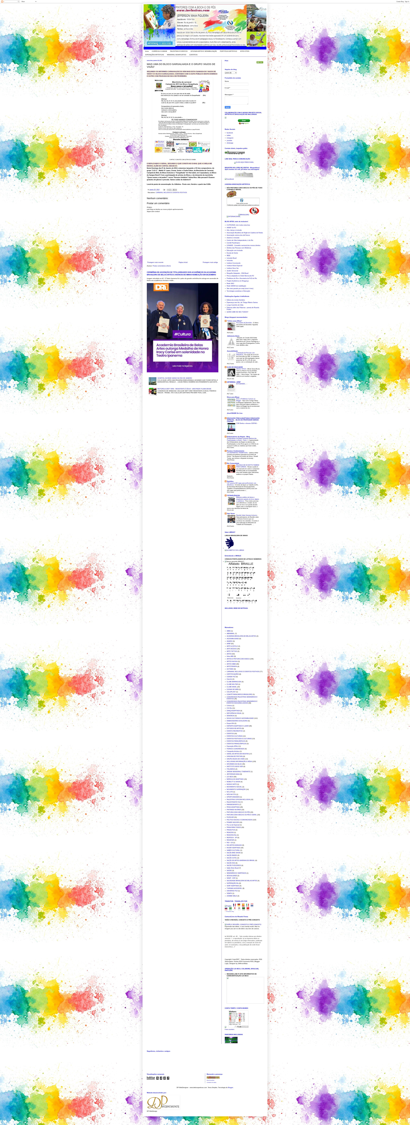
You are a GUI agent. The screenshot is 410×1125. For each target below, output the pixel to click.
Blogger (230, 1087)
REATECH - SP (232, 837)
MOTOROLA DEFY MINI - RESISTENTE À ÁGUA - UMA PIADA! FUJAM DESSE (184, 389)
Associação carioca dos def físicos (238, 235)
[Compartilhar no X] (172, 190)
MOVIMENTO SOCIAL (234, 787)
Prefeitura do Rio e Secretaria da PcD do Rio (242, 278)
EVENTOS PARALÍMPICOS (236, 741)
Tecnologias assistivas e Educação (238, 291)
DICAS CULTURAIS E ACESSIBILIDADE (240, 718)
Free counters (229, 1029)
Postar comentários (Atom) (162, 266)
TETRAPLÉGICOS (233, 495)
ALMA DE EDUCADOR (235, 367)
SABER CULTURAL (233, 850)
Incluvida (230, 260)
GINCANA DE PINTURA (235, 756)
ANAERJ (229, 641)
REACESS (230, 832)
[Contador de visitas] (213, 1078)
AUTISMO (230, 669)
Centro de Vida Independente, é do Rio (240, 240)
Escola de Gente (232, 253)
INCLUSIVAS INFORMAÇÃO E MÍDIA (239, 761)
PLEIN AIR (230, 817)
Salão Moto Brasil (233, 868)
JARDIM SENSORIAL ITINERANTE (238, 771)
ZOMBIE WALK (232, 896)
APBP (229, 643)
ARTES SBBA (231, 664)
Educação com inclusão (235, 250)
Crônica (229, 705)
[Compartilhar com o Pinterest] (176, 190)
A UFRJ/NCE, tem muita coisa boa (238, 225)
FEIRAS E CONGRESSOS (235, 749)
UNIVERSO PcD (232, 891)
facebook (230, 133)
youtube (229, 140)
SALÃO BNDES (232, 855)
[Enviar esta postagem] (164, 189)
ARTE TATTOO (232, 651)
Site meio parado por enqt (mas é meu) (240, 288)
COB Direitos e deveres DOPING (246, 423)
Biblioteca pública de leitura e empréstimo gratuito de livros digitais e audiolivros (247, 499)
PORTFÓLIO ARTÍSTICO (228, 51)
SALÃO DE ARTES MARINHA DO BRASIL (241, 860)
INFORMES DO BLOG (234, 764)
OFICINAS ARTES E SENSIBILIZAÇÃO (204, 51)
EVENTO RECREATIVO (235, 731)
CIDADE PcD (231, 676)
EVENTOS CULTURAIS (234, 736)
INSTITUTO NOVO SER (235, 766)
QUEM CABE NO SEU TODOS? (237, 312)
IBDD (228, 255)
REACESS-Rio (231, 835)
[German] (240, 906)
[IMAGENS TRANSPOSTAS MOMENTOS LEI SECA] (245, 1003)
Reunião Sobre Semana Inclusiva (246, 515)
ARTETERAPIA (232, 666)
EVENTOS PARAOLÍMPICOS (236, 743)
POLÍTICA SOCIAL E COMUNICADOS (239, 820)
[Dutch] (253, 906)
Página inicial (183, 262)
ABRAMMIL (230, 633)
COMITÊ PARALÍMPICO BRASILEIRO (239, 694)
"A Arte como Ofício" (234, 321)
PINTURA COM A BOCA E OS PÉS (238, 812)
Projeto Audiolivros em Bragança (238, 281)
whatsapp (230, 143)
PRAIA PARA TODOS (234, 827)
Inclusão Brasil (231, 258)
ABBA (229, 631)
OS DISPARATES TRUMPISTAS (237, 452)
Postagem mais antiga (210, 262)
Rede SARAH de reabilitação (236, 286)
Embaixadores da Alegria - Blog (238, 436)
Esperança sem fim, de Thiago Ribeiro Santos (242, 302)
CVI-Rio (229, 708)
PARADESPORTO (233, 804)
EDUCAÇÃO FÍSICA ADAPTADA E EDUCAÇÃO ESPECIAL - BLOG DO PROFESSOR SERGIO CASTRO (243, 419)
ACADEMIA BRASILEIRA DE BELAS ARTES (241, 636)
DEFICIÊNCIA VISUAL (234, 713)
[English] (229, 906)
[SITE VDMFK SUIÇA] (254, 214)
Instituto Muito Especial (234, 265)
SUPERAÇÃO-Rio (233, 883)
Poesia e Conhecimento (235, 451)
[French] (235, 906)
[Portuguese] (231, 909)
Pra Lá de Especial (233, 825)
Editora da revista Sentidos (236, 300)
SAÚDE (229, 870)
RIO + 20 (230, 842)
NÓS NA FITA (231, 794)
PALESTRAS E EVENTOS (178, 51)
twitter (229, 135)
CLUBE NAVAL (232, 687)
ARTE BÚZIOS (232, 649)
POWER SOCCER (233, 822)
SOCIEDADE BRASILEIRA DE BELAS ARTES (242, 880)
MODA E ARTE (232, 784)
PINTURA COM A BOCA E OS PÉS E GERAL (242, 815)
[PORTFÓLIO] (243, 206)
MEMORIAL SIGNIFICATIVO (176, 55)
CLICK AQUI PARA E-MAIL (245, 162)
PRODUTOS (231, 830)
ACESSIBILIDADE (233, 638)
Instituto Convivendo (233, 263)
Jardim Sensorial (232, 271)
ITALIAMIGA (231, 769)
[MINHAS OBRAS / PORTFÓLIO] (231, 197)
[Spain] (244, 906)
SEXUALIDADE (232, 875)
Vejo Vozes (231, 513)
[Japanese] (235, 909)
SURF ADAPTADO (233, 886)
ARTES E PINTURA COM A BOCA (238, 659)
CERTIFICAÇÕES (233, 674)
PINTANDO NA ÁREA (234, 809)
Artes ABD (230, 656)
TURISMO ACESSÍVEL (234, 888)
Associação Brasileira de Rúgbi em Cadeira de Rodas (245, 233)
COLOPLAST (231, 692)
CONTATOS (193, 55)
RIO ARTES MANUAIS (234, 845)
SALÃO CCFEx (232, 858)
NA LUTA (230, 792)
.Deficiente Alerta (233, 336)
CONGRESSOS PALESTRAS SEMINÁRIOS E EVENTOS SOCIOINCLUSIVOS (242, 702)
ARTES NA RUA (232, 661)
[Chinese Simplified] (249, 909)
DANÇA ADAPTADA (233, 711)
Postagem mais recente (155, 262)
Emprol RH (230, 723)
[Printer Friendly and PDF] (260, 63)
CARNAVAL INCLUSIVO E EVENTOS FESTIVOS (171, 192)
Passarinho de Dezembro (244, 323)
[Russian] (227, 909)
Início (147, 51)
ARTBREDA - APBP (234, 382)
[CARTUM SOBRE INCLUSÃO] (243, 924)
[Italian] (248, 906)
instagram (230, 138)
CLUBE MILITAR (232, 684)
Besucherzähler (210, 1080)
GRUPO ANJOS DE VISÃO (236, 759)
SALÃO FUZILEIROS (234, 865)
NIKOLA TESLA (241, 369)
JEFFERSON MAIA (233, 774)
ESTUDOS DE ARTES (234, 728)
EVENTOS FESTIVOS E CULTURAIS (239, 738)
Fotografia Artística (233, 751)
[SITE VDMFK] (233, 216)
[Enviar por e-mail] (168, 190)
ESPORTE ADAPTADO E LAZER (238, 726)
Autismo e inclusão (233, 238)
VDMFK (229, 893)
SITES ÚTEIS (244, 51)
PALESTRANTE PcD (233, 802)
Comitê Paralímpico (233, 243)
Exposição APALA (233, 746)
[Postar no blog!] (170, 190)
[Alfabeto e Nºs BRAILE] (241, 602)
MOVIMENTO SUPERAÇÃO (236, 789)
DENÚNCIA (230, 716)
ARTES (229, 654)
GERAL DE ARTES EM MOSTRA (238, 754)
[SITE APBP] (243, 214)
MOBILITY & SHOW (233, 782)
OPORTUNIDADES (233, 797)
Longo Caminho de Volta (235, 305)
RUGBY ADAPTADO (233, 848)
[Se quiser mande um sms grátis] (235, 154)
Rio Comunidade (233, 463)
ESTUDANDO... (241, 384)
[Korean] (240, 909)
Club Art (229, 679)
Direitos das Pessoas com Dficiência (239, 248)
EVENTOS (230, 733)
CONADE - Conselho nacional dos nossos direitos (243, 245)
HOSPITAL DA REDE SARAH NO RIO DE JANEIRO (174, 378)
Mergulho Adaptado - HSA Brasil (237, 273)
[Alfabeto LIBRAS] (234, 550)
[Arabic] (244, 909)
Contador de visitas (211, 1082)
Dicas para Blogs (233, 397)
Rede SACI (230, 283)
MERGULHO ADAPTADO (235, 779)
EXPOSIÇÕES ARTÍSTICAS (154, 55)
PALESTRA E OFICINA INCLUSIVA (238, 799)
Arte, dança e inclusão (234, 230)
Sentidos (230, 481)
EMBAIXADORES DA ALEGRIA (237, 721)
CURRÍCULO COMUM (159, 51)
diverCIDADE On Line (234, 413)
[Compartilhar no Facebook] (174, 190)
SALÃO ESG (231, 863)
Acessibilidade (232, 351)
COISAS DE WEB (232, 689)
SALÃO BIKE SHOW (233, 853)
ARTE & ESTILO (232, 646)
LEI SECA (230, 777)
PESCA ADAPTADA (233, 807)
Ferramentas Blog (230, 911)
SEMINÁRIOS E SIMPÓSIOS (236, 873)
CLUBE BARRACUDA (234, 682)
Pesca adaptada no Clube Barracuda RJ (240, 276)
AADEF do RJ (231, 227)
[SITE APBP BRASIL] (231, 214)
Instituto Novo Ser (233, 268)
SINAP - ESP (231, 878)
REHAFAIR (230, 840)
